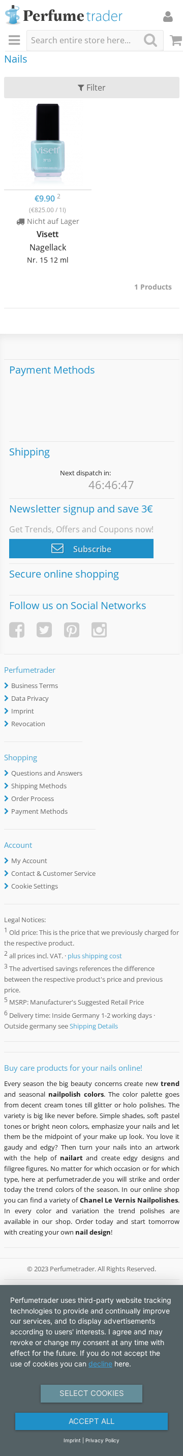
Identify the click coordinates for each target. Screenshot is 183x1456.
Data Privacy (30, 698)
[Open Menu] (15, 40)
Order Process (32, 798)
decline (100, 1363)
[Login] (168, 16)
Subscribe (91, 549)
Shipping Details (94, 1026)
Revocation (28, 723)
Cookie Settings (34, 886)
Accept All (91, 1421)
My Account (29, 860)
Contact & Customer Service (53, 873)
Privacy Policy (102, 1440)
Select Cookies (91, 1393)
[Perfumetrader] (64, 15)
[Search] (150, 40)
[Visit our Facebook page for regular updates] (16, 630)
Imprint (22, 711)
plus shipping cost (95, 955)
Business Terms (34, 685)
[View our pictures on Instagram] (99, 630)
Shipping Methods (39, 785)
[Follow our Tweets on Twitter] (44, 630)
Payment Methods (39, 811)
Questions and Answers (46, 773)
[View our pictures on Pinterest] (71, 630)
